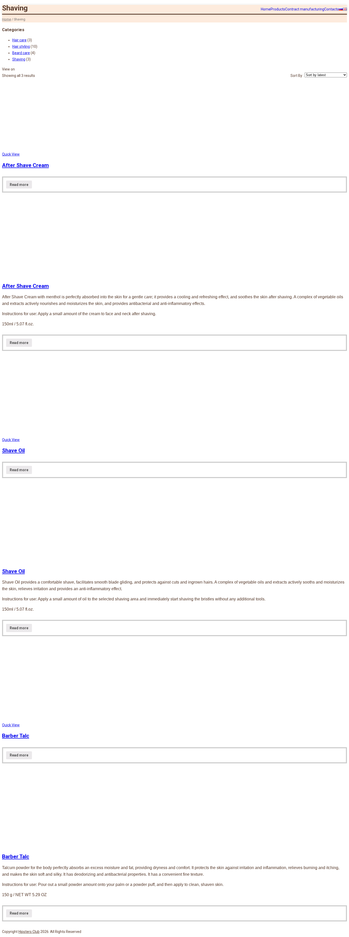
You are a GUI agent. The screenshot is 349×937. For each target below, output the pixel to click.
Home (6, 19)
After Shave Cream (25, 165)
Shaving (18, 59)
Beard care (21, 53)
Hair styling (21, 46)
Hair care (19, 40)
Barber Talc (15, 736)
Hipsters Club (29, 932)
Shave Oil (13, 450)
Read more (19, 185)
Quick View (11, 154)
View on (8, 69)
